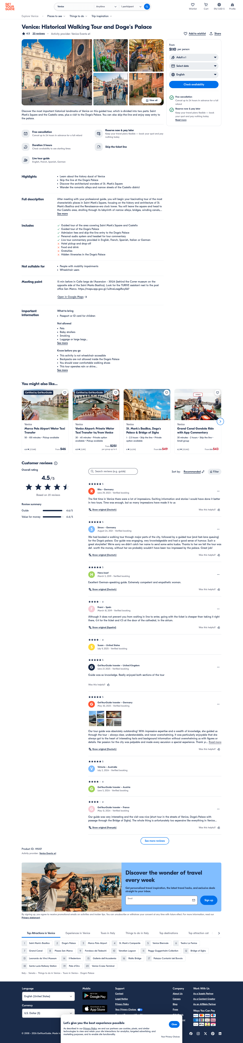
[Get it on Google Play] (94, 996)
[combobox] (194, 472)
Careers (177, 999)
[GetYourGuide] (10, 6)
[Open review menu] (218, 491)
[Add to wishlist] (65, 393)
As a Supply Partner (203, 993)
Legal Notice (121, 999)
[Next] (220, 421)
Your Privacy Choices (126, 1009)
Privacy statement (31, 917)
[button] (33, 34)
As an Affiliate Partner (204, 1004)
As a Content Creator (204, 999)
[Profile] (232, 4)
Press (175, 1009)
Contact (119, 993)
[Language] (219, 4)
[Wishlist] (192, 4)
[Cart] (206, 4)
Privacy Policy (122, 1004)
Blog (175, 1004)
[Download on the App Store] (94, 1009)
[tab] (41, 933)
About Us (177, 993)
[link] (45, 421)
